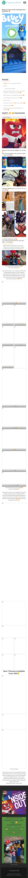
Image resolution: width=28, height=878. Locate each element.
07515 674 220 (14, 864)
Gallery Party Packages (10, 88)
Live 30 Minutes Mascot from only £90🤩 (12, 97)
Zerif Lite (9, 875)
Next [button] (24, 167)
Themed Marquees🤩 (8, 105)
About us (5, 86)
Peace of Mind (6, 100)
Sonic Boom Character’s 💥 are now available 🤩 (14, 102)
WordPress (18, 875)
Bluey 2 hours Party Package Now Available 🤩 (13, 95)
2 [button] (14, 165)
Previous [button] (4, 167)
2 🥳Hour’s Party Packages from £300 (12, 83)
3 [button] (16, 165)
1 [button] (11, 165)
